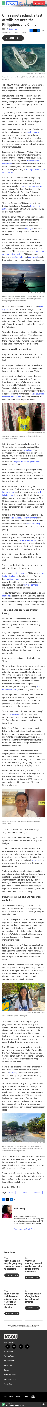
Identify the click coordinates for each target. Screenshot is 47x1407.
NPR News (23, 1192)
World (11, 1192)
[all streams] (44, 1404)
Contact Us (8, 1384)
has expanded (8, 492)
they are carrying (31, 585)
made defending (33, 523)
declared (36, 860)
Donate (40, 3)
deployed (29, 228)
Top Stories (36, 1192)
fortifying (13, 1072)
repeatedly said (17, 573)
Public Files (8, 1365)
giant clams (27, 450)
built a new (6, 596)
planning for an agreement (32, 186)
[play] (3, 1404)
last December (17, 257)
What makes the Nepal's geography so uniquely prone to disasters (13, 1264)
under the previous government (23, 518)
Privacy (6, 1370)
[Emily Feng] (7, 1211)
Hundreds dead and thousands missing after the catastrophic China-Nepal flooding (12, 1300)
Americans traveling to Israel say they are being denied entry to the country (33, 1266)
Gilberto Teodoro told (28, 540)
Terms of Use (9, 1356)
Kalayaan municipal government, (26, 461)
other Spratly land (11, 579)
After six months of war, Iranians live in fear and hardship (33, 1297)
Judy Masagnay (13, 714)
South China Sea (33, 132)
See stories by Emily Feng (24, 1229)
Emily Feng (13, 29)
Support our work (10, 1379)
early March (33, 257)
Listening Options (10, 1375)
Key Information (9, 1361)
